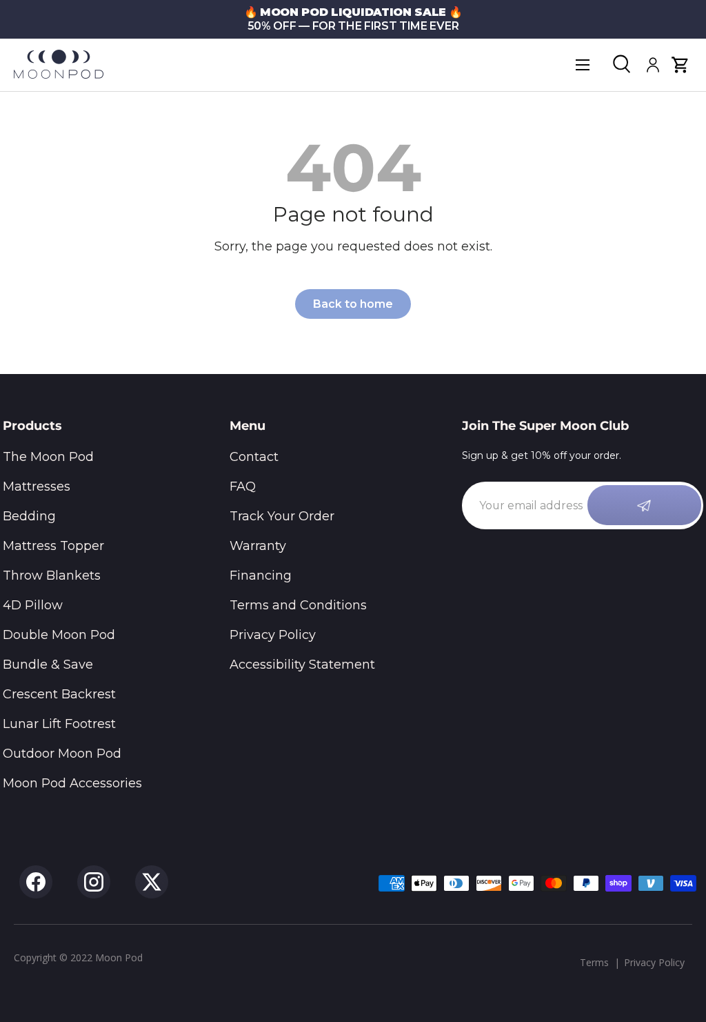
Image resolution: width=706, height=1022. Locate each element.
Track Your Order (282, 516)
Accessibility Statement (302, 664)
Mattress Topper (53, 545)
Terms (594, 962)
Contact (254, 456)
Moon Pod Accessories (72, 783)
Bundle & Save (48, 664)
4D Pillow (33, 605)
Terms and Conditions (298, 605)
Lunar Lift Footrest (59, 723)
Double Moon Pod (59, 634)
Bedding (29, 516)
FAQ (243, 486)
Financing (261, 575)
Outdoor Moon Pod (62, 753)
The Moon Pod (48, 456)
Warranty (258, 545)
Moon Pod (119, 957)
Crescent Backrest (59, 694)
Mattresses (36, 486)
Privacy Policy (273, 634)
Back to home (353, 304)
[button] (680, 65)
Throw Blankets (52, 575)
